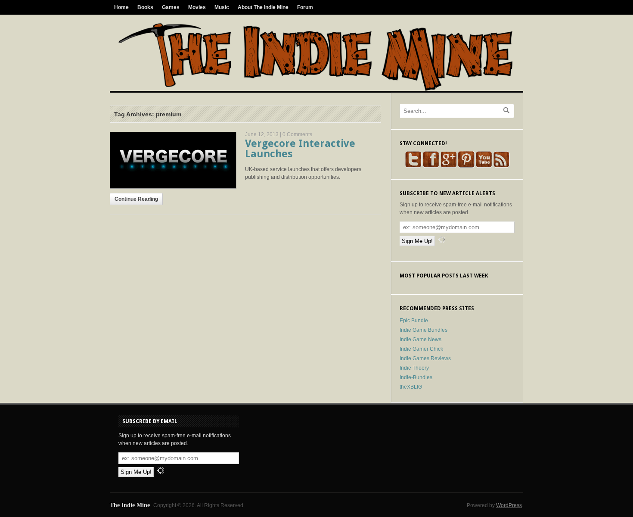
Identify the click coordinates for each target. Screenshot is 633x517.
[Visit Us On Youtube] (484, 166)
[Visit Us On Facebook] (431, 166)
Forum (305, 7)
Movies (197, 7)
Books (145, 7)
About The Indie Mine (263, 7)
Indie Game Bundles (423, 330)
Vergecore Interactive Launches (300, 148)
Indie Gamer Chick (421, 349)
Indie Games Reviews (425, 358)
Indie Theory (414, 368)
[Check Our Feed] (501, 166)
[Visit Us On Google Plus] (448, 166)
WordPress (509, 505)
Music (221, 7)
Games (171, 7)
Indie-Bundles (416, 377)
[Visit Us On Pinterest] (466, 166)
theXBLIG (411, 387)
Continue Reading (136, 199)
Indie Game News (420, 339)
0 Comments (297, 134)
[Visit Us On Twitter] (413, 166)
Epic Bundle (414, 321)
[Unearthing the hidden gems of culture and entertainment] (315, 89)
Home (121, 7)
